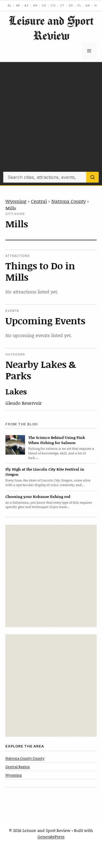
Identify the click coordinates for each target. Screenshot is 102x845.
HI (96, 5)
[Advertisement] (51, 118)
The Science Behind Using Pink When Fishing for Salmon (56, 440)
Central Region (17, 766)
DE (71, 5)
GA (87, 5)
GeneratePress (51, 837)
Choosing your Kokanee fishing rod (37, 496)
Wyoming (15, 201)
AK (18, 5)
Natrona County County (24, 758)
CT (62, 5)
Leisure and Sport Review (51, 28)
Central (39, 201)
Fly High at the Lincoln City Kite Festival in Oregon (44, 471)
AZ (26, 5)
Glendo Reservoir (23, 403)
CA (44, 5)
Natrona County (68, 201)
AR (35, 5)
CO (53, 5)
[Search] (92, 177)
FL (79, 5)
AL (10, 5)
